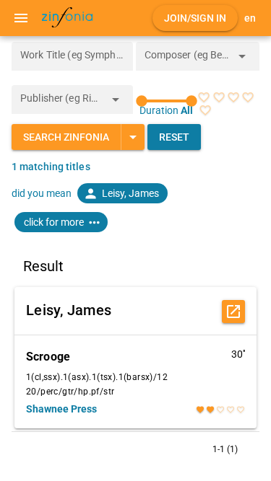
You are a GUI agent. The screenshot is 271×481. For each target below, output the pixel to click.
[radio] (203, 97)
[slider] (167, 101)
